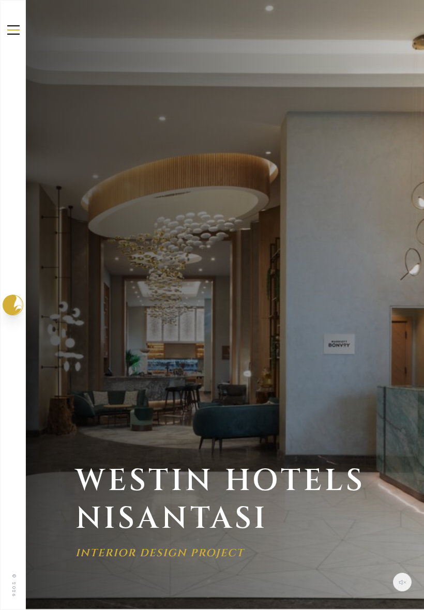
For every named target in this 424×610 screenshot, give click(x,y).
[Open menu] (13, 30)
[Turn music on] (402, 582)
